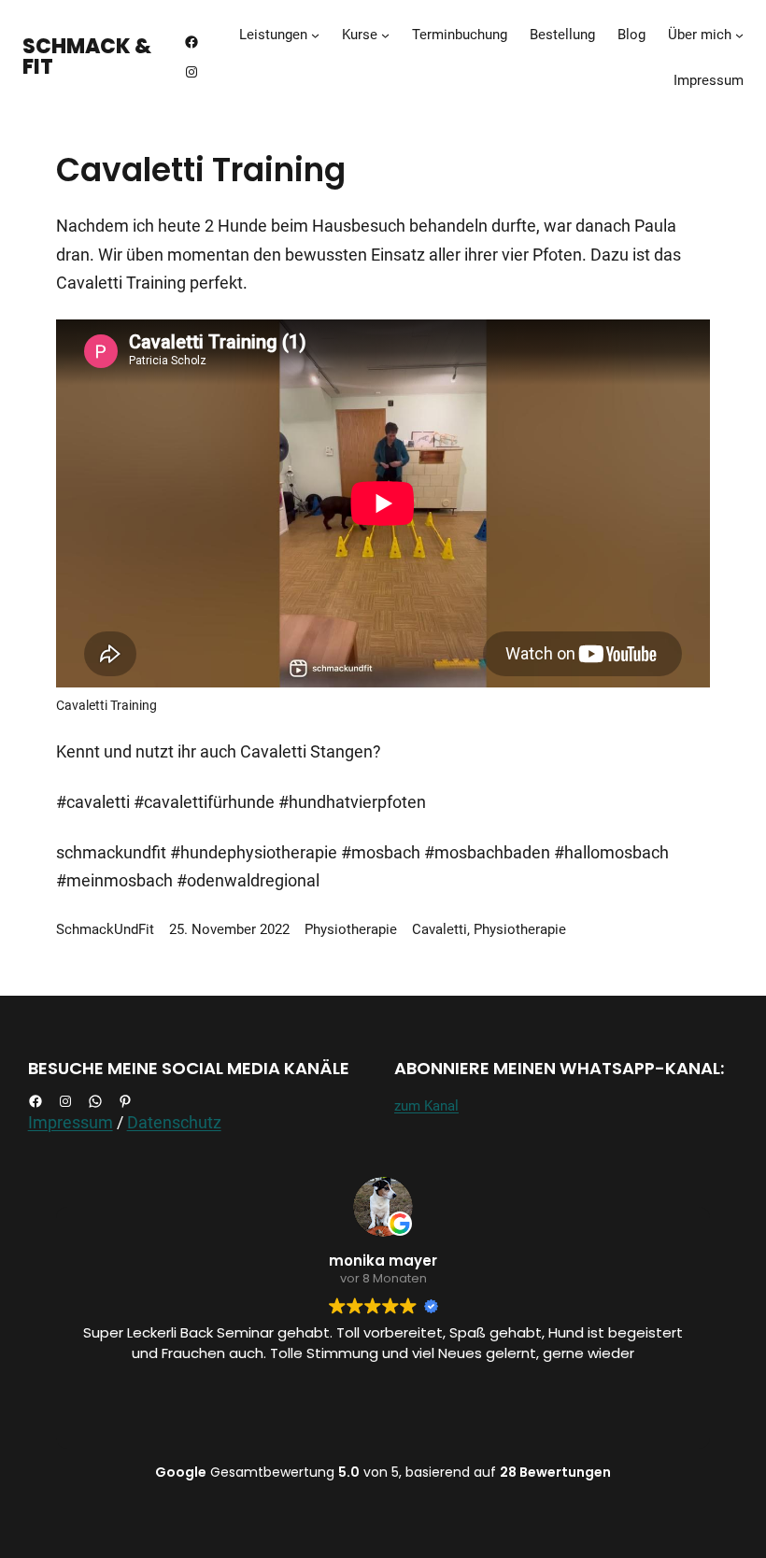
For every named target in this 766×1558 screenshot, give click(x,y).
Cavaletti (439, 929)
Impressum (70, 1122)
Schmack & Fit (86, 56)
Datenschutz (174, 1122)
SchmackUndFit (105, 929)
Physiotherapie (351, 929)
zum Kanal (426, 1106)
